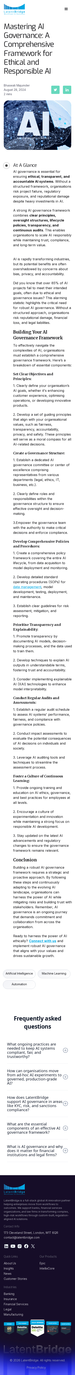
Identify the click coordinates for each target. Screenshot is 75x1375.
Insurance (10, 1299)
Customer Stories (15, 1278)
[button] (66, 9)
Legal (7, 1309)
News (7, 1273)
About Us (10, 1263)
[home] (14, 9)
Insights (9, 1268)
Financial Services (16, 1304)
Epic (42, 1263)
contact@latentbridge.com (22, 1237)
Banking (9, 1294)
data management (27, 587)
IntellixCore (47, 1268)
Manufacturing (13, 1314)
